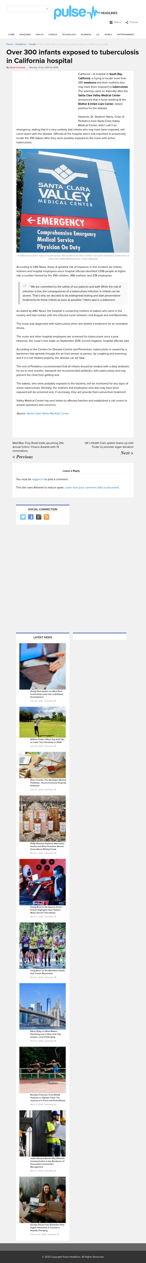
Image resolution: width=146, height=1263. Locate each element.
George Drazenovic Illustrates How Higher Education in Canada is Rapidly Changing (47, 1227)
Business (86, 34)
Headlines (25, 34)
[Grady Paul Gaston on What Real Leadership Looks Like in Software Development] (42, 666)
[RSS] (46, 517)
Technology (69, 34)
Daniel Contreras (17, 67)
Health (40, 34)
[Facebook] (30, 517)
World (108, 34)
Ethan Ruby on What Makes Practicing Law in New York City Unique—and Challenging (45, 1034)
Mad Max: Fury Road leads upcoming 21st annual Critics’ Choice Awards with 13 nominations (38, 447)
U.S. (98, 34)
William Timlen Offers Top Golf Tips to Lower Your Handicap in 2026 (47, 741)
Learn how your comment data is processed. (92, 487)
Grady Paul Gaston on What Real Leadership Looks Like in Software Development (46, 694)
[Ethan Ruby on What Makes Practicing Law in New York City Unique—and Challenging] (42, 1006)
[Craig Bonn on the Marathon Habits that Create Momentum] (42, 945)
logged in (38, 479)
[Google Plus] (38, 517)
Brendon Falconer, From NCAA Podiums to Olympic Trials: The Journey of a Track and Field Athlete (47, 1098)
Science (52, 34)
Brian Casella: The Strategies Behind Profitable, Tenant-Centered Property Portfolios (48, 783)
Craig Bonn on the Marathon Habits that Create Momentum (47, 972)
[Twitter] (23, 517)
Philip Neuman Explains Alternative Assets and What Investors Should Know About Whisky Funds (47, 846)
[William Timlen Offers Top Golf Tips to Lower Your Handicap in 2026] (42, 722)
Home (11, 34)
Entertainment (125, 34)
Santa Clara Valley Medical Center (48, 413)
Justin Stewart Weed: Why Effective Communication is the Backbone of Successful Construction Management (47, 1162)
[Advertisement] (46, 97)
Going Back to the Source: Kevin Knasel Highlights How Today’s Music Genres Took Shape (46, 910)
